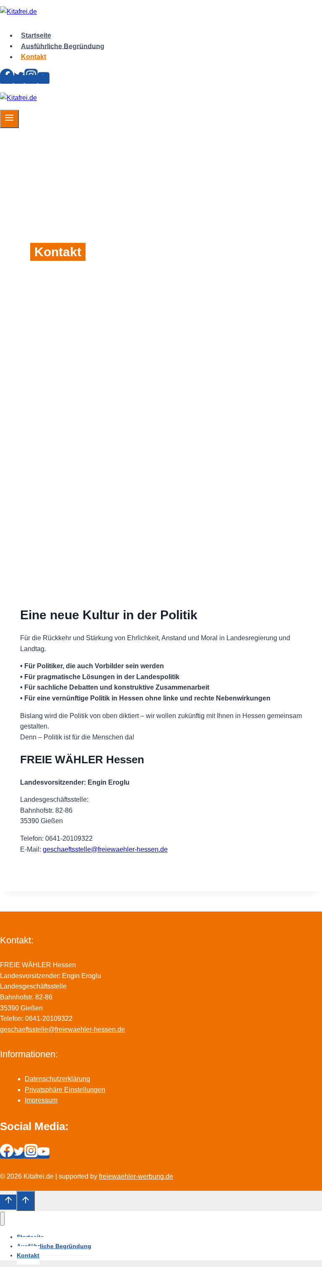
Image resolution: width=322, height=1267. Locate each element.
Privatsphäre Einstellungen (65, 1089)
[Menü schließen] (2, 1219)
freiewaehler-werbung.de (136, 1176)
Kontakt (33, 56)
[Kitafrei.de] (18, 11)
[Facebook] (6, 79)
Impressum (41, 1100)
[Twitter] (18, 79)
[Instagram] (31, 79)
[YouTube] (43, 79)
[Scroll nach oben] (8, 1202)
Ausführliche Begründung (62, 45)
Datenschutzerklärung (57, 1078)
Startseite (36, 35)
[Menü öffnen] (9, 119)
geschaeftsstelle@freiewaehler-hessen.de (105, 849)
